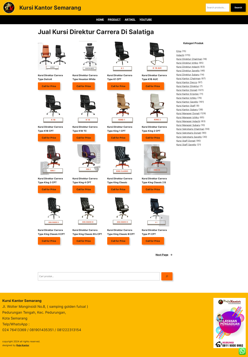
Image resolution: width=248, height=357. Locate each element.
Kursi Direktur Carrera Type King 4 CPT (84, 180)
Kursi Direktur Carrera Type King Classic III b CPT (87, 232)
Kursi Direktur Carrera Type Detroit (50, 77)
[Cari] (167, 276)
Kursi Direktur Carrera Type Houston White (84, 77)
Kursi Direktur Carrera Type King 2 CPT (154, 128)
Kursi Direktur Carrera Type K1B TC (84, 128)
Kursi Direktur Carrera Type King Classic (119, 180)
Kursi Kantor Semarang (50, 7)
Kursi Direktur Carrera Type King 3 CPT (50, 180)
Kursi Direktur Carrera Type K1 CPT (119, 77)
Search (238, 7)
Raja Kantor (22, 345)
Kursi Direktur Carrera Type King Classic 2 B (154, 180)
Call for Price (49, 86)
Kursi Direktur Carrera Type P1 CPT (154, 232)
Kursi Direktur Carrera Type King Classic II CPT (51, 232)
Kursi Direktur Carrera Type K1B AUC (154, 77)
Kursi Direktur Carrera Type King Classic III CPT (121, 232)
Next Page (164, 254)
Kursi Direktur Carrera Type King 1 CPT (119, 128)
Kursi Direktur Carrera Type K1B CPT (50, 128)
